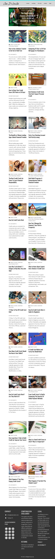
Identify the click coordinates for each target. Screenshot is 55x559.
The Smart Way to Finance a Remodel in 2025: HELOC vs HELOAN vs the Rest (27, 17)
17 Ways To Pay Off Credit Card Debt (17, 311)
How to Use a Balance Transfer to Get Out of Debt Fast (17, 49)
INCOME (39, 217)
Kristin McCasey (14, 96)
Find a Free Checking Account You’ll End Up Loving (37, 136)
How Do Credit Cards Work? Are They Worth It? (17, 395)
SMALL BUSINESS (34, 87)
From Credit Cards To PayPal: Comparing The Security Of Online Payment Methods (37, 396)
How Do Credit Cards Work (16, 220)
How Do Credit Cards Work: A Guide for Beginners (37, 311)
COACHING (33, 3)
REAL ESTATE (29, 10)
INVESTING (39, 44)
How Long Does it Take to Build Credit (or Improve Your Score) (17, 439)
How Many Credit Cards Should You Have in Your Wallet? (17, 352)
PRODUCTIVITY (35, 89)
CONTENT (45, 3)
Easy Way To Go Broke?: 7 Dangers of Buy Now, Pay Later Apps (17, 268)
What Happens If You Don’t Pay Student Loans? (37, 482)
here (25, 545)
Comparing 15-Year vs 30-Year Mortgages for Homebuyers (37, 49)
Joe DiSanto (27, 25)
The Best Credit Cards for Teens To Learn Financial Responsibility (16, 180)
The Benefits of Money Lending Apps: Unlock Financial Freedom (17, 136)
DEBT (19, 44)
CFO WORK (39, 3)
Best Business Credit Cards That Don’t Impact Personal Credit (36, 94)
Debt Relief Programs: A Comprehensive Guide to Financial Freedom (35, 180)
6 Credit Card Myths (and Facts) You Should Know (36, 350)
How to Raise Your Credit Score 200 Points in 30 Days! (17, 91)
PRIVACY (40, 542)
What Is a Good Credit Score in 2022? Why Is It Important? (37, 440)
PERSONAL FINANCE (13, 46)
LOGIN (50, 3)
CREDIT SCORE (24, 8)
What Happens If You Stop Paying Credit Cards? (16, 480)
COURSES (27, 3)
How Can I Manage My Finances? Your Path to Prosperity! (35, 225)
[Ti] (9, 535)
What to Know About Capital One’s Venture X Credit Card (36, 267)
